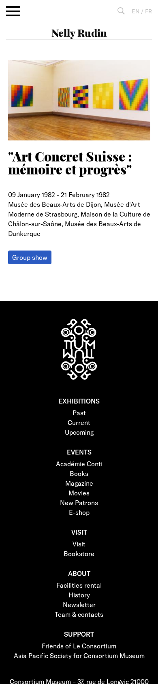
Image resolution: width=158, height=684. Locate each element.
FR (148, 11)
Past (79, 412)
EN (135, 11)
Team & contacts (79, 614)
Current (79, 422)
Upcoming (79, 432)
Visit (79, 544)
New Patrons (79, 502)
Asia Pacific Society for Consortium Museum (79, 655)
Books (79, 473)
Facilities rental (79, 585)
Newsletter (79, 604)
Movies (79, 493)
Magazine (79, 483)
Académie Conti (79, 463)
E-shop (79, 512)
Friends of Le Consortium (79, 646)
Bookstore (79, 553)
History (79, 595)
